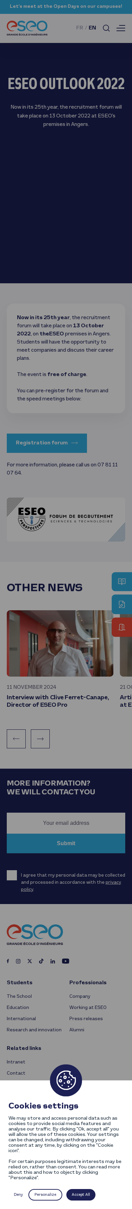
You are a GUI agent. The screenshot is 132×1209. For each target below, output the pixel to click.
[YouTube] (65, 961)
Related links (24, 1049)
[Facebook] (8, 961)
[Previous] (16, 738)
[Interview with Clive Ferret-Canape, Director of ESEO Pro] (60, 643)
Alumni (76, 1030)
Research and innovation (34, 1030)
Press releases (86, 1018)
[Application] (122, 604)
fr (79, 28)
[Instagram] (18, 961)
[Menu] (120, 28)
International (21, 1018)
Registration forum (42, 443)
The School (19, 996)
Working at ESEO (88, 1007)
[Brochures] (122, 581)
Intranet (16, 1062)
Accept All (81, 1194)
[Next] (40, 738)
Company (79, 996)
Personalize (45, 1194)
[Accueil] (27, 28)
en (92, 28)
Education (18, 1007)
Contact (16, 1073)
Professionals (88, 983)
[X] (29, 961)
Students (19, 983)
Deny (18, 1194)
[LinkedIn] (52, 961)
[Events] (122, 627)
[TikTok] (41, 961)
